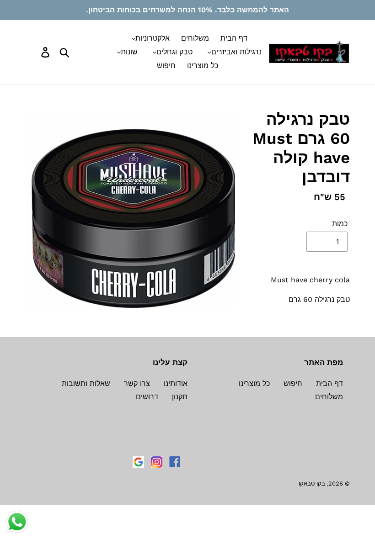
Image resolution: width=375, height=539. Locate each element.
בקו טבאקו (312, 483)
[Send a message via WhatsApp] (17, 521)
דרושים (147, 396)
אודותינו (176, 383)
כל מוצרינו (254, 383)
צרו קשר (137, 383)
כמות (340, 223)
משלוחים (329, 396)
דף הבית (329, 383)
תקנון (180, 396)
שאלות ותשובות (86, 383)
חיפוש (293, 383)
